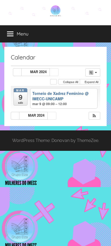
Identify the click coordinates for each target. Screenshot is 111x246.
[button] (94, 115)
